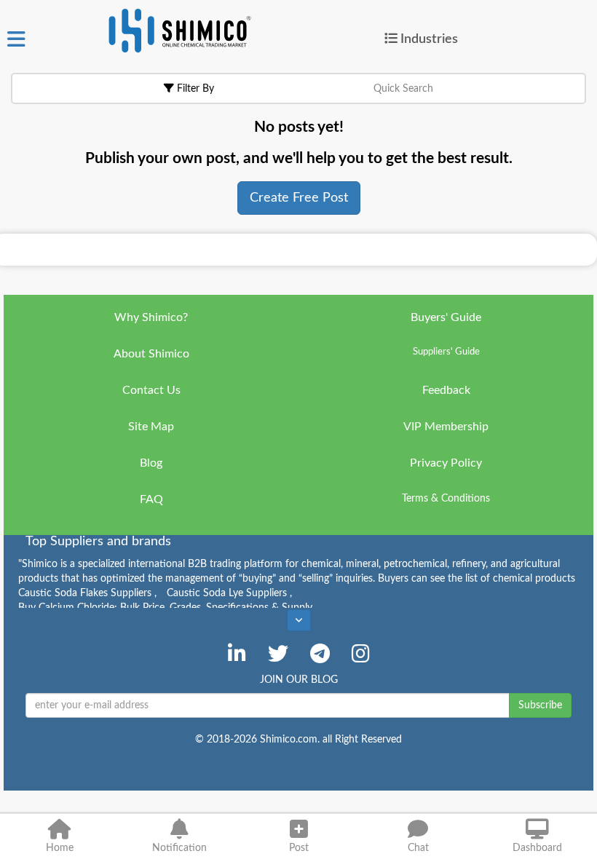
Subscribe (540, 705)
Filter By (194, 89)
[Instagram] (361, 654)
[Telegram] (320, 654)
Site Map (151, 426)
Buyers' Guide (446, 317)
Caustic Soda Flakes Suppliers (87, 593)
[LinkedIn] (237, 654)
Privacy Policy (446, 463)
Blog (151, 463)
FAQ (151, 499)
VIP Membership (446, 426)
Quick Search (403, 89)
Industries (429, 39)
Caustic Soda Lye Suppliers (229, 593)
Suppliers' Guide (446, 352)
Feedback (446, 390)
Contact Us (151, 390)
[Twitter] (278, 654)
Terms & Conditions (446, 499)
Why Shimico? (151, 317)
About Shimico (151, 354)
